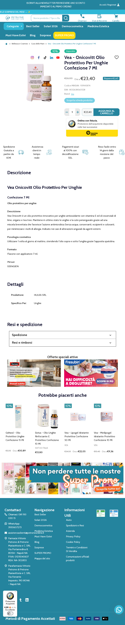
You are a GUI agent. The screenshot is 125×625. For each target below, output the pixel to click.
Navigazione (44, 510)
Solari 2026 (51, 26)
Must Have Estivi (15, 35)
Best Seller (32, 26)
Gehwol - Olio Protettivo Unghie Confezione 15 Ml (15, 436)
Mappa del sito (42, 558)
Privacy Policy (73, 536)
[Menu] (15, 592)
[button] (62, 335)
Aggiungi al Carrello (106, 112)
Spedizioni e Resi (75, 525)
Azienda (70, 531)
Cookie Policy (73, 542)
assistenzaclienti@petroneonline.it (26, 532)
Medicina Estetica (98, 26)
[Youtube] (58, 57)
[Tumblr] (45, 57)
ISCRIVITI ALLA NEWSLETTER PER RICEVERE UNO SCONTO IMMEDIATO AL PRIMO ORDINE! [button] (56, 5)
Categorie (13, 26)
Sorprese (45, 35)
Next (120, 430)
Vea (72, 94)
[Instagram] (32, 57)
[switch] (10, 613)
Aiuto (69, 520)
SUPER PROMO (64, 35)
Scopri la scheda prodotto (80, 100)
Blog (33, 35)
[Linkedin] (51, 57)
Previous (5, 430)
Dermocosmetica (72, 26)
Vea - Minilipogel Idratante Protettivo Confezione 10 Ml (104, 436)
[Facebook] (38, 57)
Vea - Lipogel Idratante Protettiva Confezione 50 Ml (76, 436)
